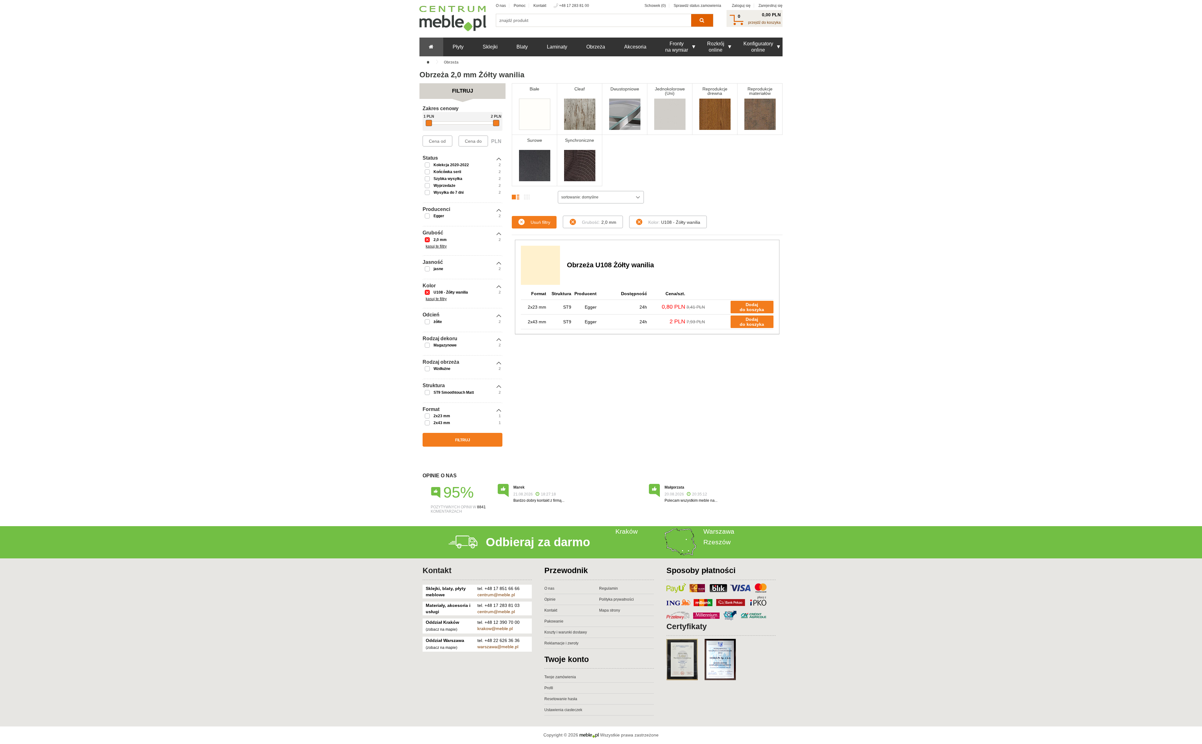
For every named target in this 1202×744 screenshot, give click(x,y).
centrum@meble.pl (496, 594)
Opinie (550, 599)
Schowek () (655, 5)
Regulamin (608, 588)
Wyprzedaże (444, 185)
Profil (548, 688)
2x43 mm (442, 423)
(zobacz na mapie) (441, 629)
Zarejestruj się (770, 5)
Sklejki (490, 46)
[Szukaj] (702, 20)
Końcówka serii (447, 172)
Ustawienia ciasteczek (563, 710)
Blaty (522, 46)
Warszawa (718, 531)
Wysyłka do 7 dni (449, 192)
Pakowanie (553, 621)
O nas (501, 5)
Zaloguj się (741, 5)
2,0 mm (440, 240)
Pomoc (520, 5)
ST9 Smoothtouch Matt (454, 392)
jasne (438, 269)
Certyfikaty (686, 626)
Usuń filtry (540, 222)
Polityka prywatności (616, 599)
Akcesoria (635, 46)
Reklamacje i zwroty (561, 643)
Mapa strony (609, 610)
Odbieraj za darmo (538, 542)
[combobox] (601, 197)
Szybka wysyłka (448, 179)
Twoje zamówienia (560, 677)
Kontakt (539, 5)
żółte (438, 322)
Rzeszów (717, 542)
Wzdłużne (442, 369)
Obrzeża (595, 46)
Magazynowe (445, 345)
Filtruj (462, 440)
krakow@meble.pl (495, 628)
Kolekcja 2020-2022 (451, 165)
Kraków (626, 531)
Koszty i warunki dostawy (565, 632)
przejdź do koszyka (764, 22)
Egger (439, 216)
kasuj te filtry (436, 246)
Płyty (458, 46)
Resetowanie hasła (560, 699)
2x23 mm (442, 416)
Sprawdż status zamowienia (697, 5)
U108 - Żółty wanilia (451, 292)
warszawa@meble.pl (497, 646)
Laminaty (557, 46)
